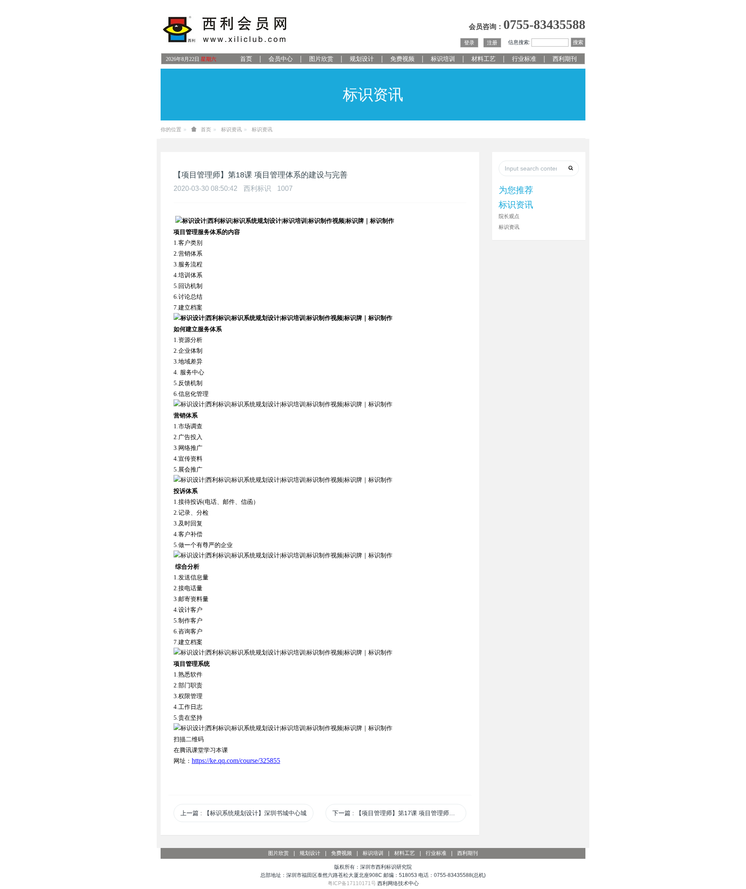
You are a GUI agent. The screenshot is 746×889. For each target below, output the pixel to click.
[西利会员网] (225, 29)
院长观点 (509, 216)
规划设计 (362, 59)
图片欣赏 (321, 59)
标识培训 (443, 59)
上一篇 (243, 813)
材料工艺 (483, 59)
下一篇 (399, 813)
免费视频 (402, 59)
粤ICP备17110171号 (352, 883)
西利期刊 (565, 59)
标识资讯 (231, 130)
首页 (246, 59)
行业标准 (524, 59)
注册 (492, 43)
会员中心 (281, 59)
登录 (469, 43)
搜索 (578, 42)
